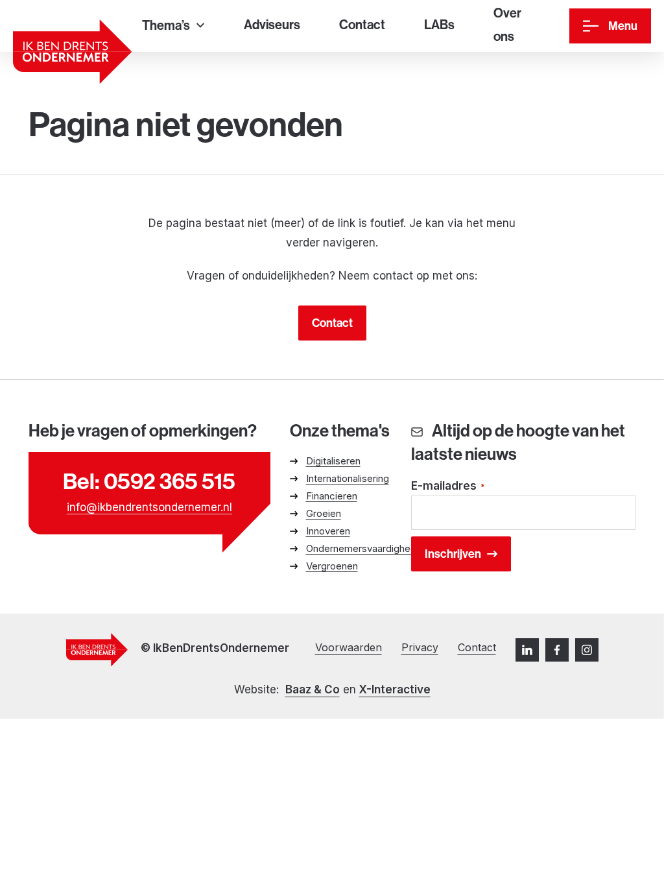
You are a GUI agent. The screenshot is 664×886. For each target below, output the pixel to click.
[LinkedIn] (527, 650)
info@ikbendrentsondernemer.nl (149, 507)
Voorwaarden (348, 647)
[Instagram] (587, 650)
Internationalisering (347, 478)
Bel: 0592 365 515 (149, 481)
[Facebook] (557, 650)
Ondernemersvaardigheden (366, 548)
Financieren (331, 496)
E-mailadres (448, 485)
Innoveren (328, 531)
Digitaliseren (333, 461)
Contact (332, 322)
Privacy (419, 647)
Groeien (323, 513)
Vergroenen (332, 566)
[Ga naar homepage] (72, 51)
